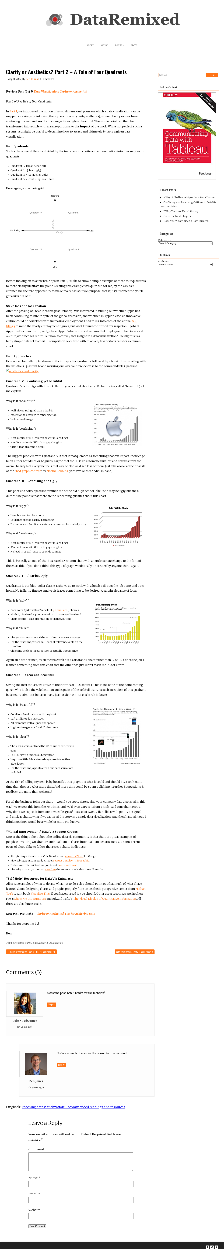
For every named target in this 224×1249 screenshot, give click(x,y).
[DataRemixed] (112, 27)
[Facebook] (207, 1247)
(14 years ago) (24, 1026)
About (90, 45)
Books (118, 45)
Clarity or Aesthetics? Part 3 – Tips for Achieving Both (32, 951)
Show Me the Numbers (30, 898)
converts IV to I (74, 856)
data (35, 942)
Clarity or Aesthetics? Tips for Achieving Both (66, 913)
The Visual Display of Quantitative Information (104, 898)
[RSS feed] (216, 1247)
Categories (164, 240)
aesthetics (18, 942)
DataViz (43, 942)
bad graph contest (28, 471)
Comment (36, 1149)
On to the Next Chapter (177, 216)
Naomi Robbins (57, 471)
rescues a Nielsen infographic (71, 860)
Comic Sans (60, 610)
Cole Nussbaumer (24, 1020)
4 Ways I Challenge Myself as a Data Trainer (189, 197)
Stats (134, 45)
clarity (28, 942)
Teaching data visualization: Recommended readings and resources (73, 1107)
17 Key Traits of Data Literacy (181, 211)
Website (34, 1210)
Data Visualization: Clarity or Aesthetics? (60, 91)
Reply (51, 1004)
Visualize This (40, 893)
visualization (56, 942)
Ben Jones (32, 79)
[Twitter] (212, 1247)
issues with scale (68, 865)
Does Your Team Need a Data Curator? (186, 221)
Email (34, 1194)
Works (104, 45)
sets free (50, 869)
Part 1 (13, 111)
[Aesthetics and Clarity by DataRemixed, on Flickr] (22, 371)
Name (34, 1178)
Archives (163, 261)
